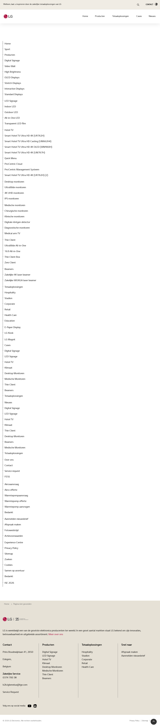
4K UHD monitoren (14, 193)
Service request (12, 471)
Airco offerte (11, 490)
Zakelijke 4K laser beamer (17, 275)
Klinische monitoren (14, 216)
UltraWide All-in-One (15, 245)
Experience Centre (14, 542)
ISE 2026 (9, 583)
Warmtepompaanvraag (16, 495)
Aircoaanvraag (12, 484)
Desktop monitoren (14, 182)
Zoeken (8, 559)
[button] (154, 722)
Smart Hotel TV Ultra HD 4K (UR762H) (24, 136)
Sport (7, 49)
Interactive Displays (14, 89)
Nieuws (152, 16)
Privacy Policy (11, 548)
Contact (9, 465)
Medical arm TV (12, 233)
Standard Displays (14, 94)
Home (85, 16)
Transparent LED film (15, 123)
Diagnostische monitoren (17, 228)
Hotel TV (9, 130)
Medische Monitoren (15, 379)
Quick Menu (11, 158)
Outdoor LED (11, 112)
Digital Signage (12, 60)
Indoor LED (10, 106)
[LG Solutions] (8, 16)
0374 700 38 (10, 677)
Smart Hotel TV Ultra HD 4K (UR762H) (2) (26, 175)
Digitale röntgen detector (17, 222)
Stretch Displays (13, 83)
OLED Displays (12, 77)
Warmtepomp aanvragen (17, 507)
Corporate (10, 304)
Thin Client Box (12, 257)
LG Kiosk (9, 333)
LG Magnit (10, 339)
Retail (7, 309)
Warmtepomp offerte (15, 501)
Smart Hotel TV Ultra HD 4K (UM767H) (25, 152)
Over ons (9, 460)
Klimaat (8, 368)
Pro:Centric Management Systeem (22, 169)
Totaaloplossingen (120, 16)
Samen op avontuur (14, 570)
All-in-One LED (12, 118)
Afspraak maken (13, 524)
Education (10, 321)
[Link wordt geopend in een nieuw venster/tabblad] (29, 706)
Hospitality (10, 292)
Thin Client (10, 240)
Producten (100, 16)
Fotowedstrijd (12, 530)
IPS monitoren (12, 198)
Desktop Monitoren (14, 373)
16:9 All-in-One (12, 251)
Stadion (8, 298)
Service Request (11, 692)
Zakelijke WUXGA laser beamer (20, 280)
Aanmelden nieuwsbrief (16, 519)
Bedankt (9, 512)
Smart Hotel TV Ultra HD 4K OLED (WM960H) (28, 147)
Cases (139, 16)
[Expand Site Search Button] (138, 5)
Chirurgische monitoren (16, 211)
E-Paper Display (13, 327)
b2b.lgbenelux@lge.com (15, 685)
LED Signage (11, 101)
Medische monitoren (15, 205)
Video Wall (10, 66)
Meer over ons (55, 634)
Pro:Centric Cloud (13, 164)
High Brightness (13, 72)
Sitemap (9, 554)
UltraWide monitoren (15, 187)
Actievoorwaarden (14, 536)
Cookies (9, 565)
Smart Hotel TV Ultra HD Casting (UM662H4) (28, 141)
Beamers (9, 269)
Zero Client (10, 262)
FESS (7, 477)
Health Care (11, 315)
